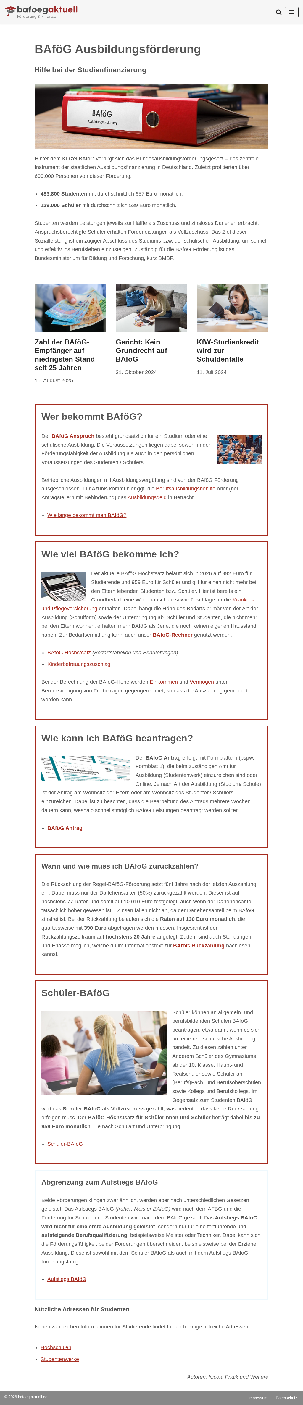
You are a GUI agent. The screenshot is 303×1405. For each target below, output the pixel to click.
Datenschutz (286, 1398)
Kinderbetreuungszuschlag (78, 664)
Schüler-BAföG (65, 1144)
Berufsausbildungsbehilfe (185, 489)
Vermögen (202, 682)
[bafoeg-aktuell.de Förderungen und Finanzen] (41, 12)
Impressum (257, 1398)
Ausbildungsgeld (147, 497)
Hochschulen (56, 1347)
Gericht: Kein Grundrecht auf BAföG (141, 350)
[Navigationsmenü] (292, 12)
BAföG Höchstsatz (69, 653)
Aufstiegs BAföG (66, 1279)
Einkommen (164, 682)
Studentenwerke (60, 1359)
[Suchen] (279, 12)
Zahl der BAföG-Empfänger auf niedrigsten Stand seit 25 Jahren (65, 354)
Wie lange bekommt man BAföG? (86, 515)
